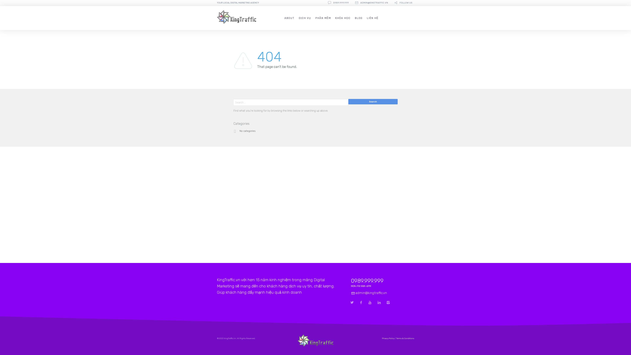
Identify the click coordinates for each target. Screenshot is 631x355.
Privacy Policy (388, 338)
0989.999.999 (341, 2)
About (289, 18)
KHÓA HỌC (343, 18)
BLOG (358, 18)
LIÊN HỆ (372, 18)
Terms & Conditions (405, 338)
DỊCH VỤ (305, 18)
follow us (406, 2)
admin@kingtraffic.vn (374, 2)
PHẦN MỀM (323, 18)
